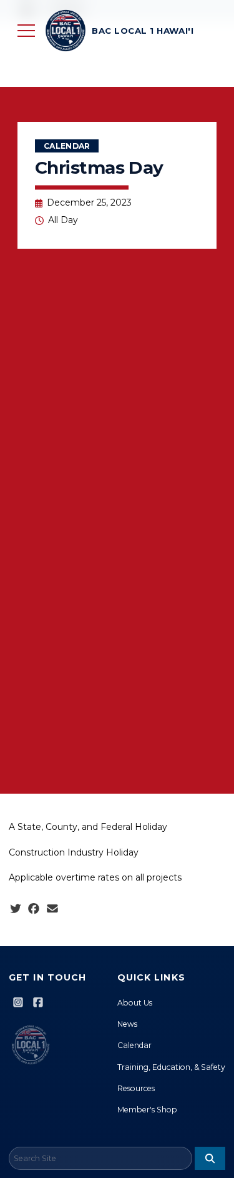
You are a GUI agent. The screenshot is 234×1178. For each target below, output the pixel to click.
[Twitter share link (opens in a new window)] (15, 909)
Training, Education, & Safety (171, 1067)
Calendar (67, 146)
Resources (136, 1088)
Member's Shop (147, 1109)
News (127, 1024)
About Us (134, 1002)
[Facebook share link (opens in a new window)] (34, 909)
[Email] (52, 909)
